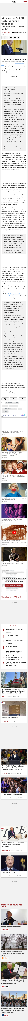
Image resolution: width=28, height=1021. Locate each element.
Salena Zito (5, 773)
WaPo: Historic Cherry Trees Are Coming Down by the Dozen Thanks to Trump (14, 953)
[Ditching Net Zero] (14, 863)
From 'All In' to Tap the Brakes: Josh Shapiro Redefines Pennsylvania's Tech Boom (13, 768)
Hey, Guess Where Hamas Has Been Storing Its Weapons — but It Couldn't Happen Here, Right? (13, 1010)
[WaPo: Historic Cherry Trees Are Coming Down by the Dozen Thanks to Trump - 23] (14, 942)
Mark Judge (5, 696)
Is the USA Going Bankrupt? (12, 794)
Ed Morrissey (6, 32)
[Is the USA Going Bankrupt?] (14, 785)
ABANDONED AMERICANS (11, 402)
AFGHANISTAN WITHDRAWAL (9, 408)
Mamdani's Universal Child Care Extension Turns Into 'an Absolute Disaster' (15, 631)
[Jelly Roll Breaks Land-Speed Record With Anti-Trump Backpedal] (14, 833)
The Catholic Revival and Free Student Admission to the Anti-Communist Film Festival (14, 657)
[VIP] (25, 1)
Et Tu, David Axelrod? (11, 646)
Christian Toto (6, 850)
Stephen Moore (6, 798)
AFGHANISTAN (13, 406)
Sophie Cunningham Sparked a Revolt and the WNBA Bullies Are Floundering (15, 642)
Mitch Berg (5, 721)
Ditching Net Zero (8, 872)
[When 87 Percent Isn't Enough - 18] (14, 917)
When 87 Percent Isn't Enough (11, 927)
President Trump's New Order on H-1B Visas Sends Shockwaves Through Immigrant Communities (14, 982)
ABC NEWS (5, 406)
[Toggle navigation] (2, 1)
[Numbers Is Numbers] (14, 708)
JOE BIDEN (5, 411)
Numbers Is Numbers (10, 717)
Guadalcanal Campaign (12, 635)
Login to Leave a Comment (14, 585)
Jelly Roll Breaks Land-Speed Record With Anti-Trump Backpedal (13, 845)
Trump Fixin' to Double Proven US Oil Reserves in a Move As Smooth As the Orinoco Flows (16, 663)
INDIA (20, 408)
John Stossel (5, 876)
